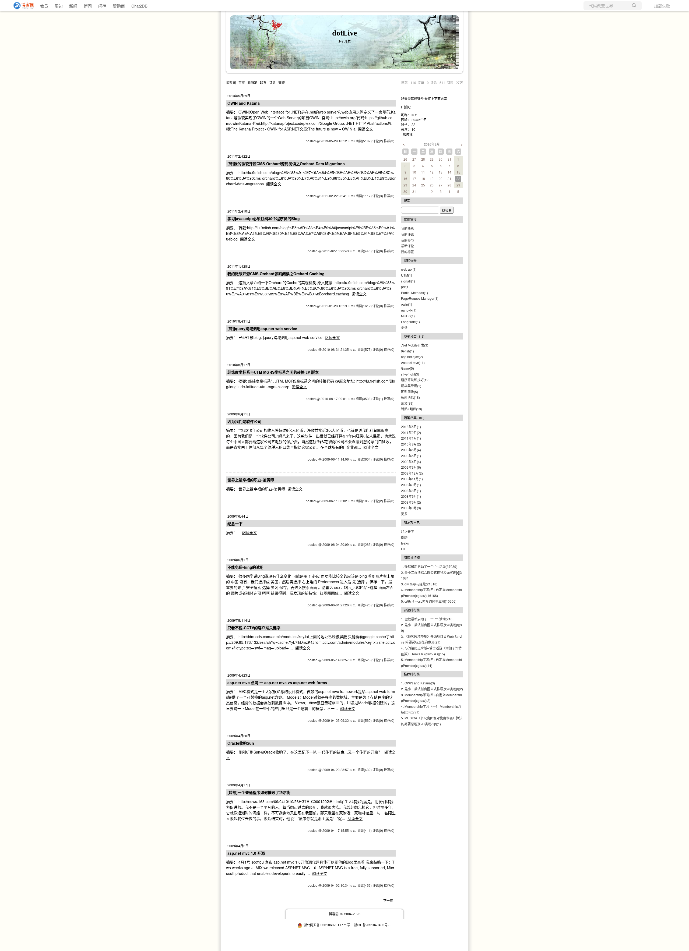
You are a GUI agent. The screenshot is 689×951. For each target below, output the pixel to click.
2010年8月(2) (411, 444)
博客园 (231, 82)
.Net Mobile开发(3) (414, 345)
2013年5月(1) (411, 426)
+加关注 (407, 134)
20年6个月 (419, 119)
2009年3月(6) (411, 467)
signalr (408, 281)
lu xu (415, 114)
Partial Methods (414, 292)
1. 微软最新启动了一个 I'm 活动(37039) (429, 566)
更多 (404, 327)
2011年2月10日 (238, 211)
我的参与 (407, 240)
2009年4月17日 (238, 785)
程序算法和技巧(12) (415, 379)
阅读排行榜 (412, 557)
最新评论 (407, 245)
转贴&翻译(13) (411, 408)
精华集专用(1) (411, 385)
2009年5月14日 (238, 620)
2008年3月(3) (411, 507)
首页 (241, 82)
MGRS (408, 315)
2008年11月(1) (412, 478)
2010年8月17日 (238, 364)
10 (413, 129)
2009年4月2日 (237, 845)
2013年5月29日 (238, 95)
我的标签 (407, 251)
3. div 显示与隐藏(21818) (419, 584)
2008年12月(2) (412, 473)
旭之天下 (407, 531)
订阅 (272, 82)
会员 (44, 6)
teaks (405, 543)
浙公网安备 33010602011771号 (327, 924)
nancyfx (408, 310)
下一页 (388, 900)
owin (406, 304)
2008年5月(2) (411, 502)
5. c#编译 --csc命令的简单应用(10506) (428, 601)
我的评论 (407, 234)
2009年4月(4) (411, 461)
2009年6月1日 (237, 559)
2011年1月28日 (238, 266)
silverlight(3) (410, 374)
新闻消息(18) (410, 397)
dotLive (344, 33)
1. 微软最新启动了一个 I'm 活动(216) (427, 619)
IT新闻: (406, 107)
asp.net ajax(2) (412, 356)
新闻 (73, 6)
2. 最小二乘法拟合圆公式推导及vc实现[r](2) (432, 689)
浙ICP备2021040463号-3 (372, 924)
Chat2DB (139, 6)
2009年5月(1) (411, 455)
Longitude (410, 321)
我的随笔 (407, 228)
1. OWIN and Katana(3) (418, 683)
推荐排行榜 (412, 674)
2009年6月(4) (411, 449)
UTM (406, 275)
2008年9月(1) (411, 484)
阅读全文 (365, 129)
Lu (403, 548)
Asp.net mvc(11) (413, 362)
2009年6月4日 (237, 516)
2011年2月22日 (238, 156)
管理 (281, 82)
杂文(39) (407, 403)
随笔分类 (410, 336)
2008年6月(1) (411, 496)
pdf (405, 286)
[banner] (21, 5)
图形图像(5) (409, 391)
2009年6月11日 (238, 414)
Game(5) (407, 368)
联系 (263, 82)
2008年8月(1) (411, 490)
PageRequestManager (419, 298)
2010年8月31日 (238, 321)
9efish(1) (407, 351)
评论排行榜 (412, 610)
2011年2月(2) (411, 432)
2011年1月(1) (411, 438)
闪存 (102, 6)
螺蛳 (404, 537)
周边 (59, 6)
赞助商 (119, 6)
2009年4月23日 (238, 675)
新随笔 (252, 82)
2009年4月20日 (238, 735)
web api (409, 269)
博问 (88, 6)
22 (413, 124)
